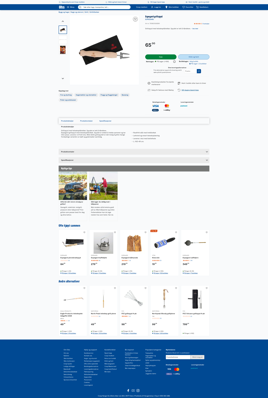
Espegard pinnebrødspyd (70, 258)
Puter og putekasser (68, 100)
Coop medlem (109, 355)
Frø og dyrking (66, 95)
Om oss (66, 353)
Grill (86, 12)
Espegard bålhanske (130, 258)
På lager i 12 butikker (69, 273)
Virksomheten (68, 377)
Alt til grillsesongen (131, 357)
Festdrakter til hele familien (131, 354)
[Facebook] (128, 390)
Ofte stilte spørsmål (91, 364)
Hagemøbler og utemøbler (86, 95)
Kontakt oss (88, 355)
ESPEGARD (149, 19)
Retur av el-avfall (110, 358)
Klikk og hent (108, 361)
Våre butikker (68, 358)
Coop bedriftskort (110, 369)
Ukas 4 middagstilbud (132, 365)
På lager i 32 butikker (161, 273)
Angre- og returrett (90, 358)
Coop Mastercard (110, 366)
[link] (201, 24)
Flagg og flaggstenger (109, 95)
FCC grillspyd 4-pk (129, 314)
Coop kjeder (68, 364)
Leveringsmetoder (187, 102)
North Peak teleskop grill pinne (103, 314)
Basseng (125, 95)
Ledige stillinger (69, 366)
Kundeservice (88, 353)
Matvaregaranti (109, 364)
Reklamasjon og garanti (92, 361)
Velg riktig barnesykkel (132, 360)
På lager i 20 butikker (161, 333)
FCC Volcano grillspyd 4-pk (194, 314)
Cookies (87, 382)
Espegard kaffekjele (99, 258)
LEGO (147, 363)
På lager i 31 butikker (69, 333)
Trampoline (149, 353)
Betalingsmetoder (159, 102)
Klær (147, 368)
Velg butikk (193, 61)
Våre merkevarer (69, 361)
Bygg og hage (64, 12)
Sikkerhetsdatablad (70, 372)
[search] (80, 7)
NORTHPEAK (94, 311)
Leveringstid (88, 385)
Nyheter (66, 355)
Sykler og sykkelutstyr (152, 360)
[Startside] (62, 7)
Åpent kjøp (108, 353)
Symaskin (148, 371)
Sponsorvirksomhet (70, 380)
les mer (195, 29)
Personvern (88, 380)
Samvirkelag (68, 374)
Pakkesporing (88, 372)
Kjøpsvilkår (88, 377)
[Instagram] (138, 390)
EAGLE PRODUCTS (65, 311)
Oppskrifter (129, 363)
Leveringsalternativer (91, 369)
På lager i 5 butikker (99, 273)
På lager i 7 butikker (191, 273)
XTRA (153, 255)
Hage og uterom (77, 12)
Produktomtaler (86, 121)
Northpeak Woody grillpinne (163, 314)
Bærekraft (67, 369)
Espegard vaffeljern (190, 258)
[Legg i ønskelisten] (135, 18)
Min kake (107, 372)
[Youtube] (133, 390)
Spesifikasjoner (105, 121)
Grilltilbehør (94, 12)
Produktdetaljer (67, 121)
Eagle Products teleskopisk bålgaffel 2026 (71, 315)
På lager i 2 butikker (199, 64)
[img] (72, 260)
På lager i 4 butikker (130, 333)
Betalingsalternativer (91, 366)
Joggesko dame (150, 373)
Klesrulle (155, 258)
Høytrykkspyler (150, 365)
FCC (123, 311)
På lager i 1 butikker (129, 273)
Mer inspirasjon (130, 368)
